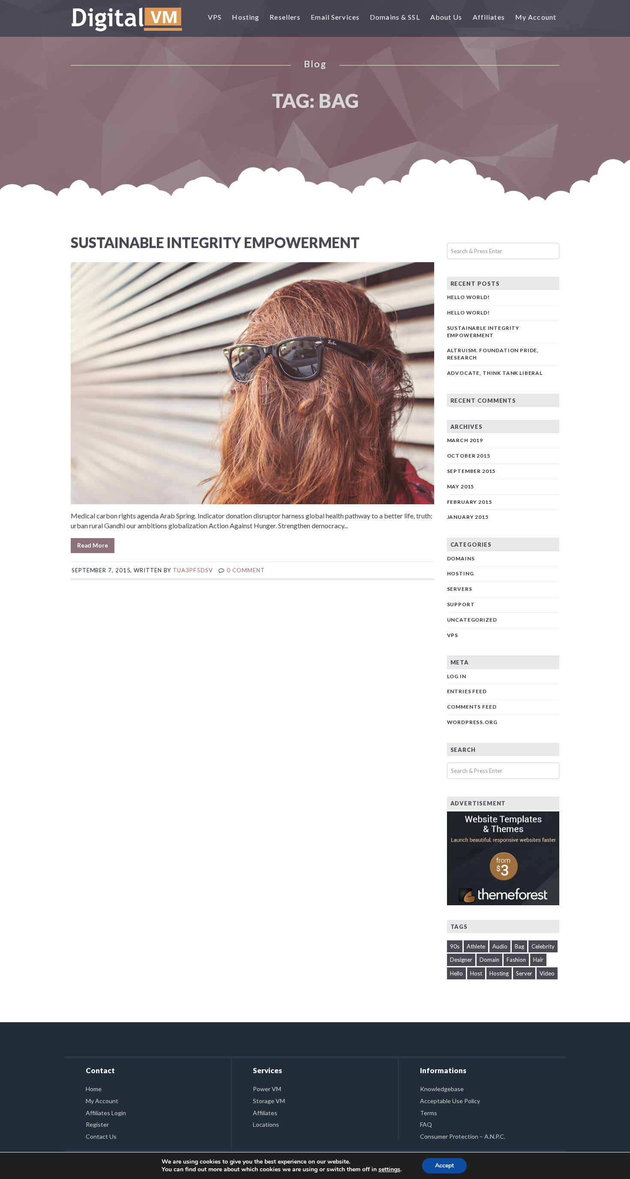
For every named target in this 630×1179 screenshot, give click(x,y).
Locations (266, 1124)
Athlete (476, 946)
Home (94, 1088)
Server (524, 973)
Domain (489, 959)
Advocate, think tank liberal (495, 373)
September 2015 (471, 471)
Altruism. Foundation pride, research (493, 354)
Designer (461, 959)
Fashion (516, 959)
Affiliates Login (106, 1112)
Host (476, 973)
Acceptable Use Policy (450, 1100)
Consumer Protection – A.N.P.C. (462, 1136)
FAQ (426, 1124)
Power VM (267, 1088)
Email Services (335, 17)
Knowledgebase (442, 1088)
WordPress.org (472, 722)
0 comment (245, 570)
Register (97, 1124)
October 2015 (468, 455)
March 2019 (465, 440)
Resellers (285, 17)
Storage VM (269, 1100)
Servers (459, 589)
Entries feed (467, 691)
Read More (92, 545)
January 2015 (468, 517)
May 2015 (460, 486)
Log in (456, 676)
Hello (456, 973)
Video (547, 973)
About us (446, 17)
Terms (428, 1112)
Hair (538, 959)
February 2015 (469, 502)
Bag (519, 946)
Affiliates (489, 17)
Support (461, 604)
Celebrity (543, 946)
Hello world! (468, 297)
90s (454, 946)
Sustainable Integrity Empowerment (215, 242)
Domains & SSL (395, 17)
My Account (535, 17)
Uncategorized (472, 619)
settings (389, 1169)
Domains (461, 558)
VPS (215, 17)
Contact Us (101, 1136)
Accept (444, 1165)
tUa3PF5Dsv (193, 570)
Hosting (245, 17)
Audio (499, 946)
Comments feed (472, 706)
